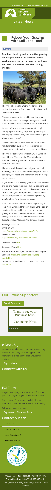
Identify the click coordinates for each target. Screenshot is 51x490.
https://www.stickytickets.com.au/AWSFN (20, 231)
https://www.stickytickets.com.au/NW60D (20, 237)
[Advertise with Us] (25, 319)
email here (6, 264)
